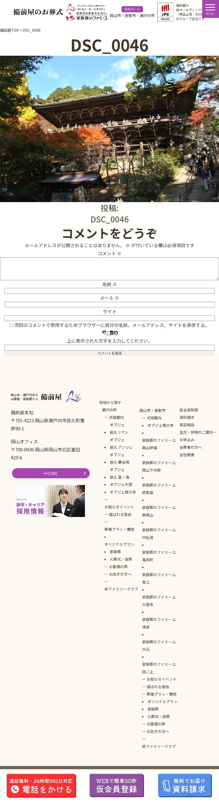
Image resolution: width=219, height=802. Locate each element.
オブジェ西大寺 (123, 492)
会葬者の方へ (190, 447)
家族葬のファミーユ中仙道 (159, 533)
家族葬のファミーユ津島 (159, 623)
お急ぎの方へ (120, 574)
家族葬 (115, 551)
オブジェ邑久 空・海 (119, 473)
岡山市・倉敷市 (152, 410)
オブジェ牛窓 (121, 484)
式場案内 (116, 417)
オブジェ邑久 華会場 (119, 458)
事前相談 (186, 424)
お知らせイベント (119, 507)
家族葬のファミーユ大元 (159, 645)
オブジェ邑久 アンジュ (121, 443)
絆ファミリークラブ (121, 589)
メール (109, 297)
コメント (110, 253)
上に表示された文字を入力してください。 (109, 340)
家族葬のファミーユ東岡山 (159, 511)
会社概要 (186, 454)
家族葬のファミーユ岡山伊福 (159, 444)
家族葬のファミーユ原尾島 (159, 488)
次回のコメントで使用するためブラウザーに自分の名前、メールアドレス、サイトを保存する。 (111, 325)
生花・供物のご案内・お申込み (198, 436)
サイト (109, 311)
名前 (109, 284)
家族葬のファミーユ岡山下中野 (159, 466)
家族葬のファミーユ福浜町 (159, 556)
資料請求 (186, 417)
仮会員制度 (188, 409)
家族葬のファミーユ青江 (159, 578)
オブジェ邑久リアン (119, 428)
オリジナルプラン (119, 544)
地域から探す (110, 402)
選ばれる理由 (120, 514)
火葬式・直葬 (121, 559)
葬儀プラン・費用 (119, 529)
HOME (51, 473)
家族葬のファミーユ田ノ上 (159, 667)
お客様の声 (118, 566)
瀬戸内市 (109, 409)
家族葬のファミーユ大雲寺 (159, 600)
